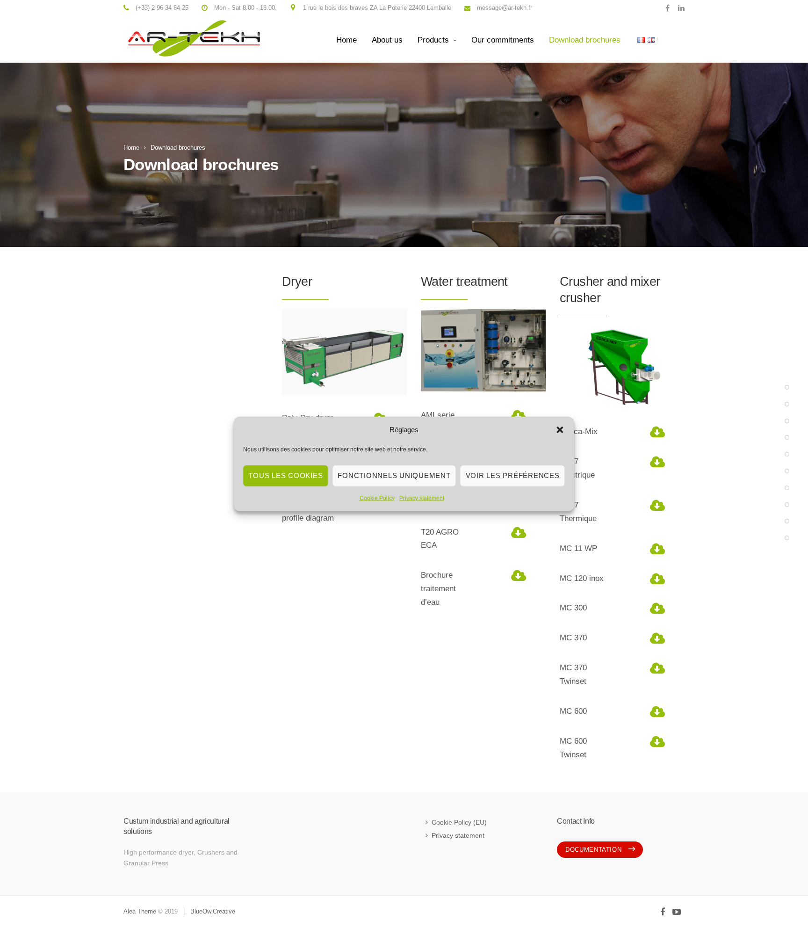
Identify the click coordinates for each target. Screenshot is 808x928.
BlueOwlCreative (212, 911)
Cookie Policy (377, 497)
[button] (560, 430)
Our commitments (502, 40)
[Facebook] (667, 7)
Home (346, 40)
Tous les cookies (285, 475)
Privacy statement (421, 497)
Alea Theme (139, 911)
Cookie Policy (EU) (459, 822)
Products (433, 40)
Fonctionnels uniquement (394, 475)
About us (387, 40)
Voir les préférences (513, 475)
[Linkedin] (679, 7)
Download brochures (584, 40)
